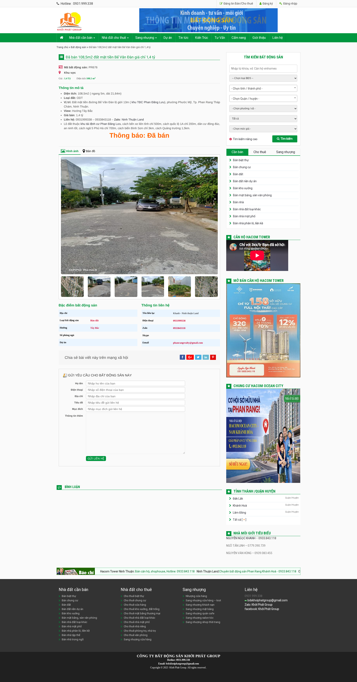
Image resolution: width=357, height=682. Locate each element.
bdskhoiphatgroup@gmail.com (267, 600)
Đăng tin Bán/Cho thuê (238, 3)
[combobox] (263, 88)
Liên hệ (277, 38)
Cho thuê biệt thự (134, 596)
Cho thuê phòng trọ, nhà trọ (140, 630)
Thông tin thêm (74, 415)
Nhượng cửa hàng (196, 596)
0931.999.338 (183, 659)
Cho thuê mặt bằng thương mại (142, 613)
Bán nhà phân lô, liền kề (248, 223)
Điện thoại (77, 389)
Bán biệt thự (241, 160)
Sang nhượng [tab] (285, 152)
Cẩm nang (239, 38)
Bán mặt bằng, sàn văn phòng (252, 195)
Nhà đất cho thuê (114, 38)
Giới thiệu (259, 38)
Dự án (167, 38)
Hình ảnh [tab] (72, 151)
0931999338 (179, 320)
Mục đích (77, 409)
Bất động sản (78, 47)
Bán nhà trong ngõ (73, 639)
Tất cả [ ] (239, 519)
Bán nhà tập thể (71, 635)
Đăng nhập (290, 3)
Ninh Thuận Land (133, 119)
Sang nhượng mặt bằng (200, 609)
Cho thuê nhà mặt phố (137, 622)
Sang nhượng (144, 38)
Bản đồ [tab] (90, 151)
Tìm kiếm (287, 138)
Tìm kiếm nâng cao (245, 139)
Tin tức (183, 38)
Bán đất (94, 320)
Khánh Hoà (240, 505)
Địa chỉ (79, 396)
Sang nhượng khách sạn (200, 604)
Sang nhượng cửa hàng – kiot (203, 600)
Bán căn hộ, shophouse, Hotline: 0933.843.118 (127, 571)
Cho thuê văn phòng (136, 635)
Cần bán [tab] (237, 152)
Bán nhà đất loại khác (247, 209)
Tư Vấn (220, 38)
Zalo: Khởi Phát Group (259, 604)
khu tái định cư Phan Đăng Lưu (101, 123)
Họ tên (79, 383)
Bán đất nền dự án (245, 181)
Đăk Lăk (238, 498)
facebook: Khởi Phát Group (262, 609)
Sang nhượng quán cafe (200, 613)
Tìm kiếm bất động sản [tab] (263, 57)
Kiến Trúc (201, 38)
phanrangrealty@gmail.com (188, 342)
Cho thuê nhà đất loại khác (139, 617)
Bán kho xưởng (242, 188)
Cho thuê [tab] (259, 152)
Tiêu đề (78, 402)
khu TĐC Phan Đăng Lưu (148, 102)
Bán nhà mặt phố (244, 216)
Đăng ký (267, 3)
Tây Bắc (94, 327)
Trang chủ (62, 47)
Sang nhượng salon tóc (199, 617)
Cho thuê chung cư (135, 600)
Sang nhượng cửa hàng (137, 639)
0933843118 (179, 328)
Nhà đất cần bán (80, 38)
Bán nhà (238, 202)
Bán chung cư (242, 167)
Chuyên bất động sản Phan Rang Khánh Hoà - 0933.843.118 (220, 571)
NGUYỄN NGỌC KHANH (240, 538)
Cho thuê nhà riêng (135, 626)
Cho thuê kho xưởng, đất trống (141, 609)
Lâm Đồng (239, 512)
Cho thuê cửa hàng (135, 604)
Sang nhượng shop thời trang (203, 622)
